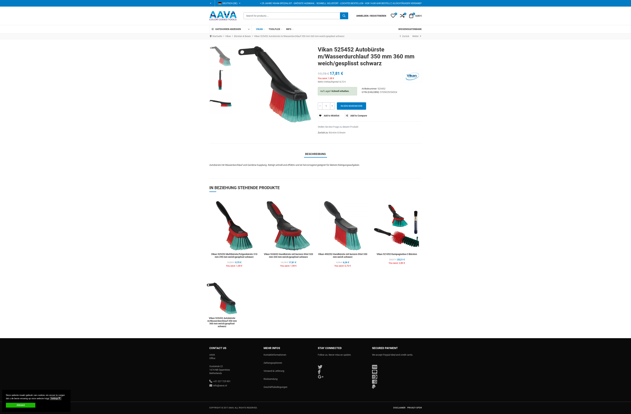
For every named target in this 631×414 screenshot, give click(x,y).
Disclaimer (399, 407)
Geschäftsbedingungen (275, 387)
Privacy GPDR (414, 407)
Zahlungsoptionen (273, 363)
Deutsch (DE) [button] (229, 3)
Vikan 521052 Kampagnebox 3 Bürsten (397, 254)
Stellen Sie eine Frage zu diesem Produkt (338, 126)
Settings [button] (55, 398)
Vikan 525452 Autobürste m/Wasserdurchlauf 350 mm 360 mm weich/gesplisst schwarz (222, 322)
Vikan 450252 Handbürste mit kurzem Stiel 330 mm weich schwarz (342, 255)
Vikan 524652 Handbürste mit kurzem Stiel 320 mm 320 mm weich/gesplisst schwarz (288, 255)
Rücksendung (271, 379)
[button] (210, 3)
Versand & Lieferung (274, 371)
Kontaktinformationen (275, 354)
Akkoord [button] (21, 405)
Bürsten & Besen (337, 132)
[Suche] (344, 15)
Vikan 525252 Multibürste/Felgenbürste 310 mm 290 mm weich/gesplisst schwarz (234, 255)
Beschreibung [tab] (315, 154)
